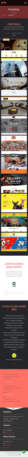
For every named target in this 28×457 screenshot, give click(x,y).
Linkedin (7, 447)
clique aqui (9, 403)
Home (3, 15)
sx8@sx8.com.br (9, 432)
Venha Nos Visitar (9, 423)
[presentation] (2, 337)
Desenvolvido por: (13, 455)
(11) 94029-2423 (8, 394)
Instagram (7, 445)
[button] (4, 292)
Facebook (8, 443)
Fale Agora (8, 381)
